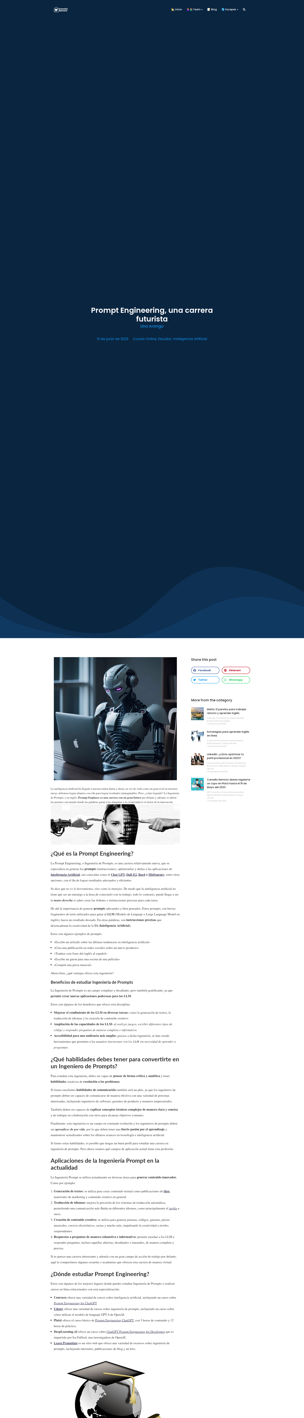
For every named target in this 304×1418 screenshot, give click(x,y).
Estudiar (165, 339)
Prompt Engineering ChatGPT (114, 1320)
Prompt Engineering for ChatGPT (75, 1303)
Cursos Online (144, 339)
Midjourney (156, 874)
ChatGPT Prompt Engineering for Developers (136, 1331)
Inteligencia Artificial (190, 339)
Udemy (58, 1308)
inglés (173, 1208)
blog (167, 1191)
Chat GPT (118, 874)
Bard (141, 874)
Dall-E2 (131, 874)
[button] (205, 670)
